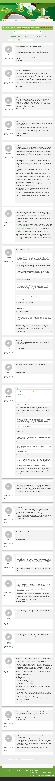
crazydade (18, 202)
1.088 (12, 262)
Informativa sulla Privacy (34, 770)
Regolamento (5, 779)
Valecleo (17, 135)
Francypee (18, 108)
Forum (12, 779)
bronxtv (17, 240)
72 (20, 40)
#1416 (51, 618)
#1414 (51, 572)
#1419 (51, 719)
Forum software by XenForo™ (42, 772)
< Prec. (9, 40)
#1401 (51, 60)
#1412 (51, 518)
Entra (51, 779)
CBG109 (17, 88)
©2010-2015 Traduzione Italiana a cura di (42, 775)
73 (22, 40)
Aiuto (12, 770)
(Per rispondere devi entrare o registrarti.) (45, 759)
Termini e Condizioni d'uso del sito (21, 770)
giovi (17, 494)
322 (12, 59)
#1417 (51, 642)
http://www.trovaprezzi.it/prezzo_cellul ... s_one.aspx (31, 228)
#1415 (51, 601)
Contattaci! (7, 770)
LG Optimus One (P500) (24, 38)
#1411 (51, 494)
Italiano (3, 770)
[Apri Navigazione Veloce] (52, 20)
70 (17, 40)
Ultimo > (30, 40)
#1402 (51, 88)
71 (18, 40)
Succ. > (26, 40)
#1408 (51, 348)
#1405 (51, 202)
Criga (17, 751)
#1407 (51, 331)
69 (15, 40)
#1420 (51, 751)
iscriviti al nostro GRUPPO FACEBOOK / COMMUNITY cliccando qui (35, 28)
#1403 (51, 108)
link (27, 636)
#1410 (51, 475)
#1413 (51, 539)
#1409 (51, 372)
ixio (16, 60)
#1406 (51, 240)
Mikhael (35, 38)
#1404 (51, 135)
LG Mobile (18, 331)
